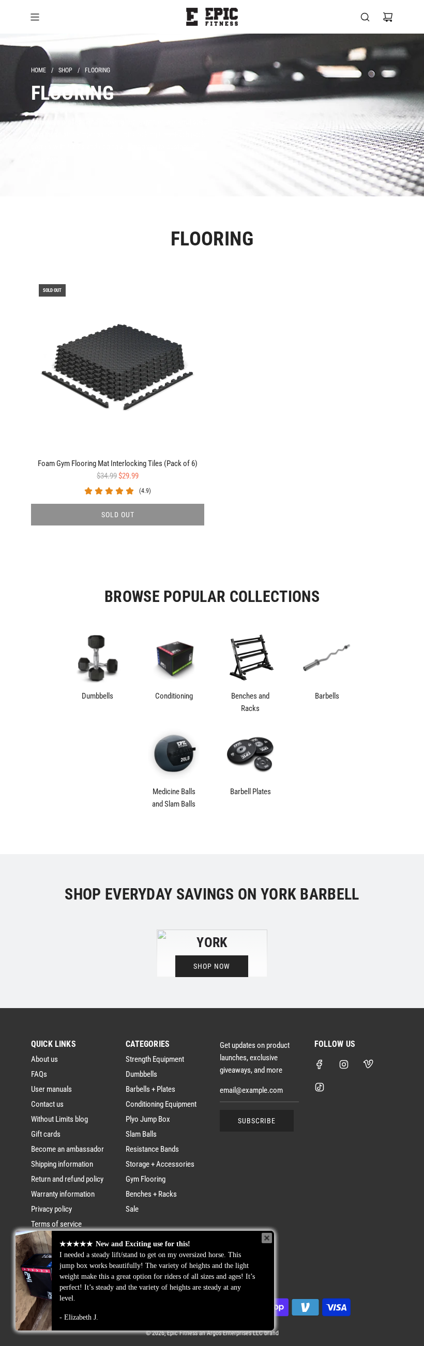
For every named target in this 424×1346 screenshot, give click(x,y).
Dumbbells (97, 696)
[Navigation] (34, 17)
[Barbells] (327, 658)
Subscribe (257, 1121)
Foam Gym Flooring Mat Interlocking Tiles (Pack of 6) (118, 463)
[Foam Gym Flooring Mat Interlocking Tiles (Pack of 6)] (117, 363)
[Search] (365, 17)
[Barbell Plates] (250, 753)
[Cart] (387, 17)
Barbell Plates (250, 791)
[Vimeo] (368, 1064)
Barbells (327, 696)
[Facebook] (319, 1064)
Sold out (117, 514)
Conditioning (174, 696)
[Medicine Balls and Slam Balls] (174, 753)
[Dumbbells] (97, 658)
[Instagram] (343, 1064)
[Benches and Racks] (250, 658)
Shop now (211, 966)
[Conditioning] (174, 658)
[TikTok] (319, 1087)
